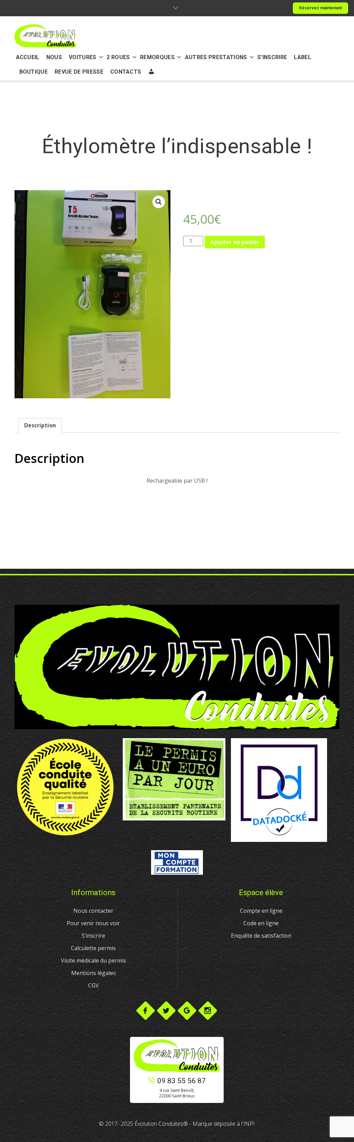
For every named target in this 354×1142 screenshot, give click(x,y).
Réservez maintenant (320, 8)
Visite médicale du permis (93, 960)
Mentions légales (93, 973)
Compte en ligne (261, 910)
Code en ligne (261, 923)
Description (40, 425)
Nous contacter (93, 910)
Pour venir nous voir (93, 923)
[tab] (40, 425)
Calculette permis (93, 948)
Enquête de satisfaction (261, 935)
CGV (93, 985)
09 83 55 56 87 (181, 1081)
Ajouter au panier (234, 242)
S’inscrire (93, 935)
